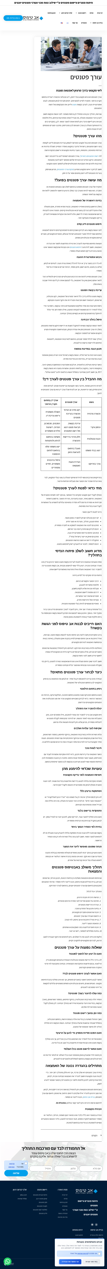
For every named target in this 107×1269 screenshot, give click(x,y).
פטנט (74, 104)
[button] (7, 1261)
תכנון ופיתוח (51, 13)
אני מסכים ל (15, 1165)
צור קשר (75, 23)
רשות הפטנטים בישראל (89, 156)
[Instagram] (96, 1224)
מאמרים (84, 23)
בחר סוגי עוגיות (91, 1262)
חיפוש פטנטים (75, 247)
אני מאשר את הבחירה (70, 1262)
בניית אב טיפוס (98, 23)
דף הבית (100, 13)
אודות (91, 13)
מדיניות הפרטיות (11, 1165)
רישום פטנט (82, 13)
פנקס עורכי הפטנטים (65, 169)
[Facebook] (92, 1224)
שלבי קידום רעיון (66, 13)
